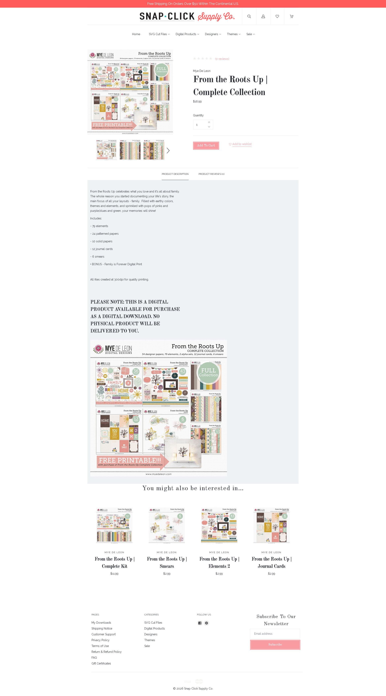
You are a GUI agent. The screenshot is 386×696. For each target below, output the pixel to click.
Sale (249, 34)
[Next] (168, 150)
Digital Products (186, 34)
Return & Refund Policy (106, 651)
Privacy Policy (100, 640)
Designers (211, 34)
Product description (175, 174)
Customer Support (103, 634)
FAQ (94, 657)
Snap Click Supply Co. (198, 688)
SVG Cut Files (158, 34)
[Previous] (92, 150)
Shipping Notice (101, 628)
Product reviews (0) (211, 174)
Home (136, 34)
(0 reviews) (221, 58)
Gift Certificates (101, 663)
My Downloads (101, 622)
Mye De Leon (201, 71)
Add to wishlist (242, 144)
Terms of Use (100, 646)
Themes (232, 34)
